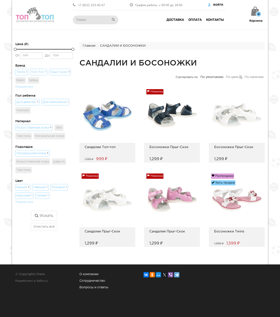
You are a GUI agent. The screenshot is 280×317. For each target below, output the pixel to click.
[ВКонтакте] (146, 274)
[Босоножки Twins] (229, 237)
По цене (232, 77)
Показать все (24, 87)
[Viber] (170, 274)
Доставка (175, 20)
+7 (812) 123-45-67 (91, 5)
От (17, 55)
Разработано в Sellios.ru (31, 281)
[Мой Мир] (158, 274)
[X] (164, 274)
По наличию (254, 77)
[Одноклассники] (152, 274)
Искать (45, 216)
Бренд (20, 65)
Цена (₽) (21, 44)
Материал (23, 121)
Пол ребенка (25, 95)
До (47, 55)
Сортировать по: (186, 77)
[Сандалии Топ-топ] (100, 152)
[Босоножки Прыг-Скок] (169, 152)
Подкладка (24, 147)
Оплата (195, 20)
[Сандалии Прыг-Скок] (102, 237)
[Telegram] (176, 274)
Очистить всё (43, 226)
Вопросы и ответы (93, 287)
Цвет (19, 180)
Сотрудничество (92, 281)
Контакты (215, 20)
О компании (88, 274)
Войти (218, 5)
